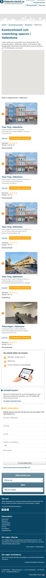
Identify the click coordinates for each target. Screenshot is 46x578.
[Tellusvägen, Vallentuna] (21, 313)
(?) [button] (14, 414)
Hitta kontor (5, 519)
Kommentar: (7, 450)
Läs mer (4, 138)
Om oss (42, 5)
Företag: (6, 426)
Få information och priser (20, 138)
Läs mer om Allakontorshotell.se (11, 506)
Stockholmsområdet (15, 25)
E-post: (5, 434)
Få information (24, 463)
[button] (3, 74)
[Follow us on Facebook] (3, 510)
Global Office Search (35, 575)
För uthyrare (5, 528)
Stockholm (28, 25)
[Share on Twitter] (5, 510)
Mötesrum (5, 521)
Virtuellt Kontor (39, 2)
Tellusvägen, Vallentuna (13, 326)
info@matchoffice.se (13, 572)
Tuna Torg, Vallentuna (12, 127)
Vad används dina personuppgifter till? (16, 467)
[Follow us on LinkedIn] (8, 510)
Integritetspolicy (6, 530)
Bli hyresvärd (32, 5)
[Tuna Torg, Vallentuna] (21, 113)
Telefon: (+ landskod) (10, 442)
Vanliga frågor (6, 525)
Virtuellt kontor (6, 523)
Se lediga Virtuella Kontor (12, 401)
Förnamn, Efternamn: (11, 417)
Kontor (4, 25)
